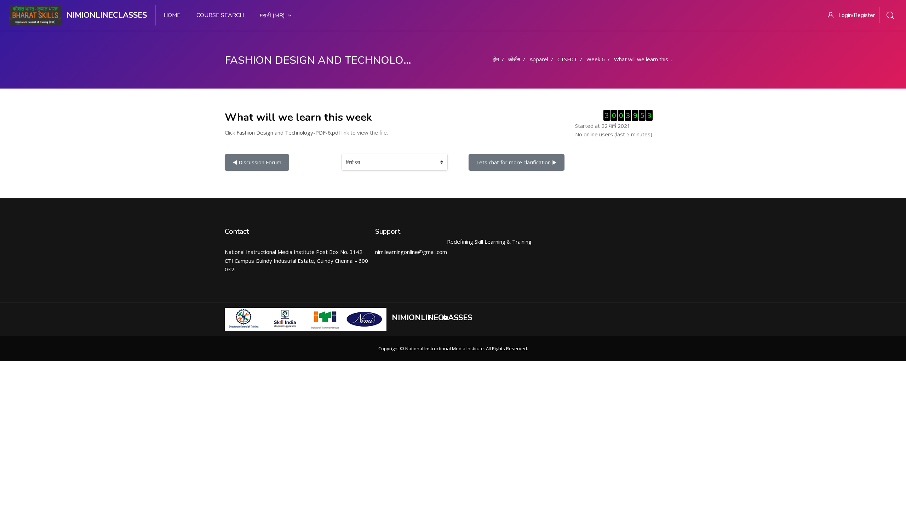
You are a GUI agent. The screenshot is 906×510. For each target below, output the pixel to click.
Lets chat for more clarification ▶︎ (516, 162)
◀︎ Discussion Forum (257, 162)
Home (172, 15)
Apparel (538, 59)
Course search (220, 15)
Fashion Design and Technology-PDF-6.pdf (288, 132)
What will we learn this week (648, 59)
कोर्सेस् (514, 59)
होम (496, 59)
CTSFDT (567, 59)
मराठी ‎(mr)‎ (272, 15)
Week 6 (595, 59)
